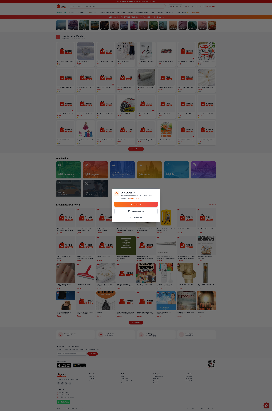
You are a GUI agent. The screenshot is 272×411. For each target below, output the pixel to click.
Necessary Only (137, 211)
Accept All (137, 204)
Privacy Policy (134, 198)
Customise (137, 218)
